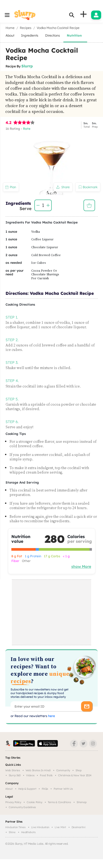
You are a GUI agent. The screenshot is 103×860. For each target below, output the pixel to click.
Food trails (46, 775)
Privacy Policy (13, 802)
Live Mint (60, 827)
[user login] (96, 15)
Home (10, 28)
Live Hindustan (40, 827)
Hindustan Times (15, 827)
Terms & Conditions (59, 802)
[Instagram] (93, 744)
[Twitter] (83, 744)
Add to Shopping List (89, 205)
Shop (79, 770)
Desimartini (79, 827)
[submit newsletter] (86, 706)
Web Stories (12, 770)
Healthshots (28, 832)
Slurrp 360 (15, 775)
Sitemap (82, 802)
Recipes (25, 28)
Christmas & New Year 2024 (74, 775)
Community (63, 770)
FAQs (45, 789)
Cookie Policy (34, 802)
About (9, 789)
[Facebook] (74, 744)
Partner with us (63, 789)
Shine (12, 832)
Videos (30, 775)
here (51, 716)
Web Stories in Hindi (38, 770)
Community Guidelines (22, 807)
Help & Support (27, 789)
